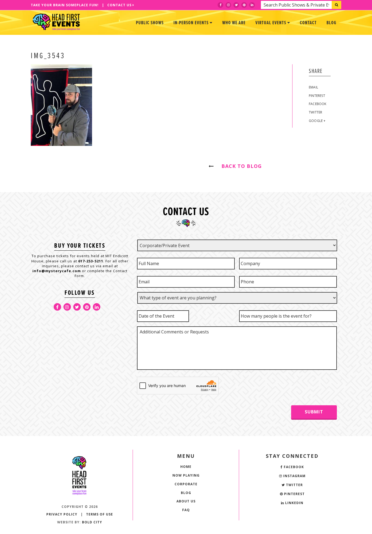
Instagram (294, 476)
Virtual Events (271, 23)
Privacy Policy (61, 514)
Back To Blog (239, 166)
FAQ (186, 510)
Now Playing (186, 475)
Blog (331, 23)
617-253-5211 (90, 261)
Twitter (315, 112)
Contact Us (120, 5)
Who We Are (234, 23)
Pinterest (317, 95)
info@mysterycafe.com (56, 270)
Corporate (186, 484)
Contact (308, 23)
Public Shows (150, 23)
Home (185, 466)
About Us (186, 501)
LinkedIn (293, 503)
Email (313, 87)
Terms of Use (99, 514)
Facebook (318, 104)
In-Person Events (191, 23)
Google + (317, 120)
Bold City (92, 522)
